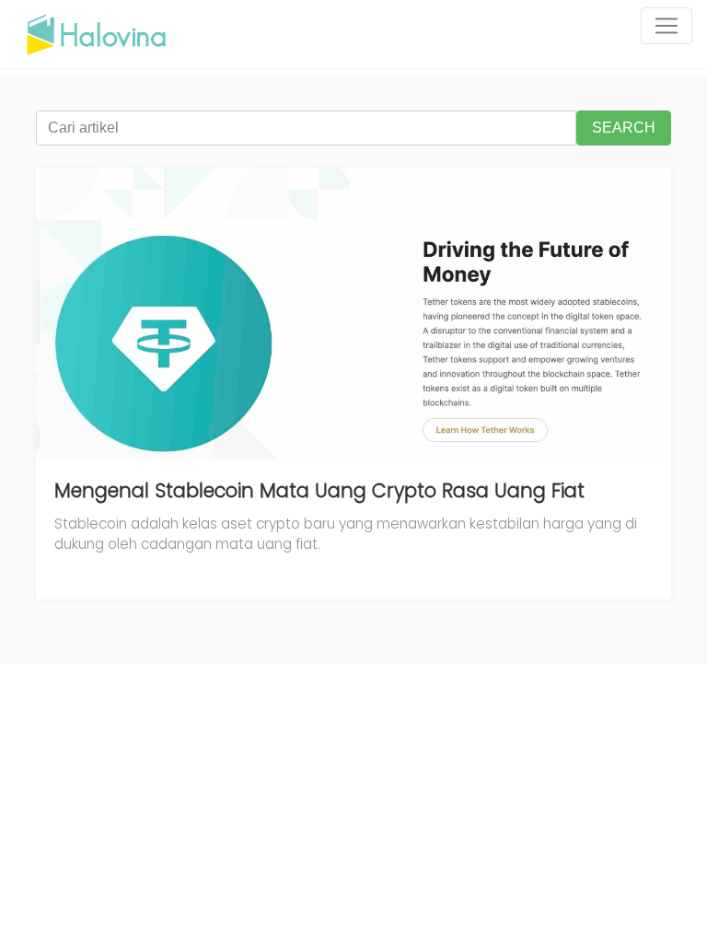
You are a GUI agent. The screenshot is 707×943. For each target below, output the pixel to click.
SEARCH (623, 127)
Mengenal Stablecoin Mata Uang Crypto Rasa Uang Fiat (319, 490)
